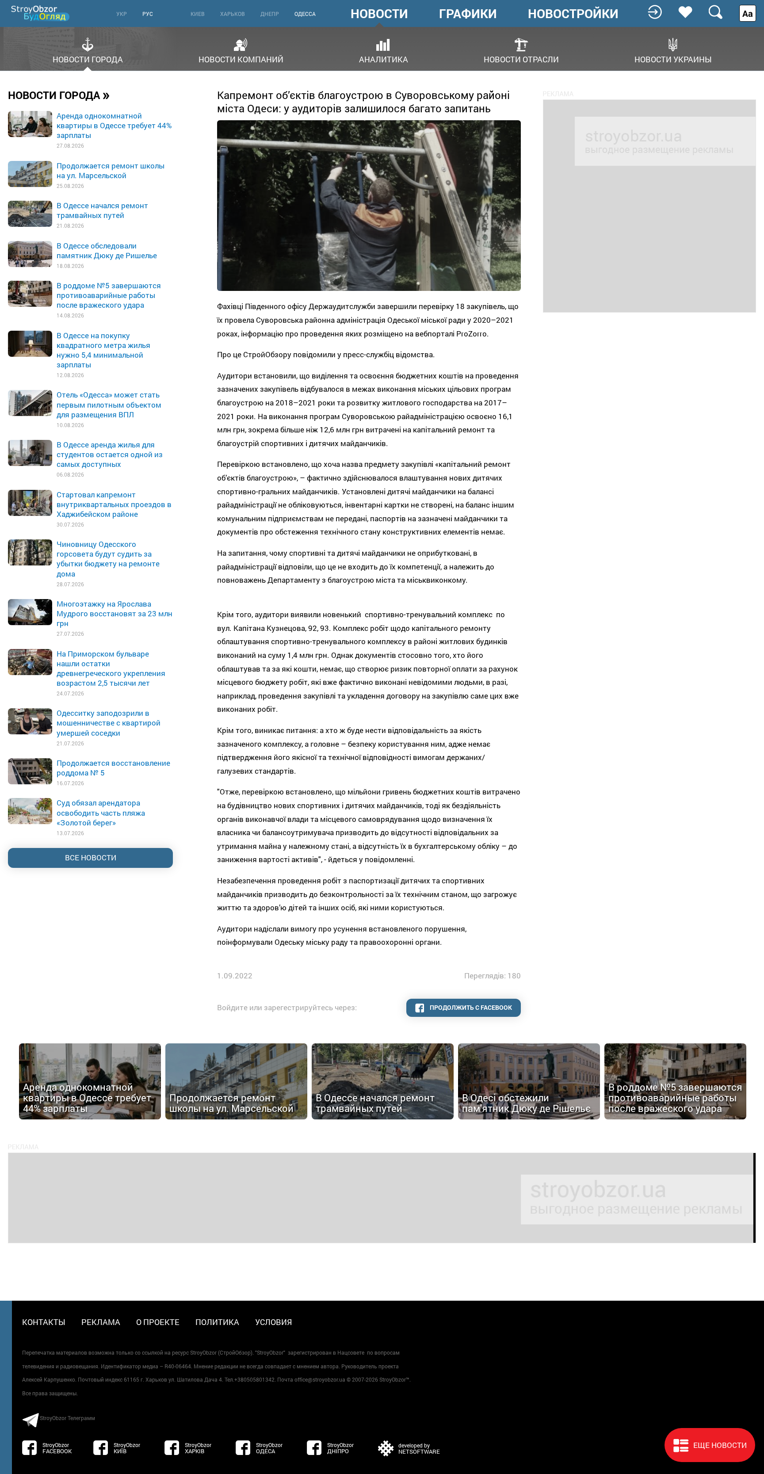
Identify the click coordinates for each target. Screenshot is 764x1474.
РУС (147, 13)
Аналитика (383, 58)
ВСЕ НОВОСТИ (90, 857)
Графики (468, 14)
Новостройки (573, 14)
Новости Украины (673, 58)
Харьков (232, 13)
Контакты (43, 1322)
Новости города (88, 58)
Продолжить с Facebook (470, 1007)
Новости (379, 14)
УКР (121, 13)
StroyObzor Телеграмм (67, 1417)
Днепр (269, 13)
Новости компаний (241, 58)
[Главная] (41, 13)
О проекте (158, 1322)
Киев (198, 13)
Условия (273, 1322)
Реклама (100, 1322)
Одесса (305, 13)
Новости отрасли (521, 58)
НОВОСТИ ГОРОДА (59, 94)
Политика (217, 1322)
